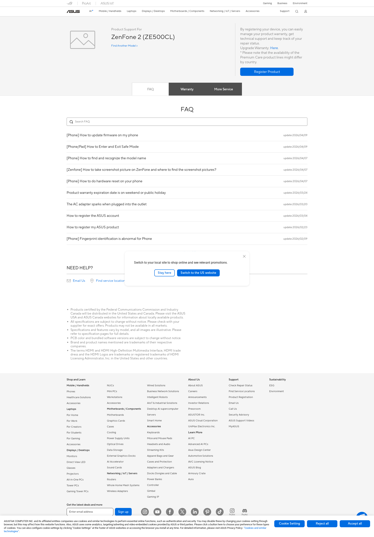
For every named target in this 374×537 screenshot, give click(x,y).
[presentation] (69, 281)
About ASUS (195, 385)
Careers (192, 391)
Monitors (72, 456)
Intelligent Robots (157, 397)
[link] (73, 11)
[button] (267, 3)
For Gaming (73, 438)
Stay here (164, 273)
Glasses (71, 468)
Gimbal (151, 491)
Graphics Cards (116, 420)
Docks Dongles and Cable (162, 473)
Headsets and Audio (158, 444)
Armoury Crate (197, 473)
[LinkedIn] (195, 512)
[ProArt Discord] (245, 512)
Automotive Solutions (200, 455)
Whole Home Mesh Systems (123, 485)
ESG (271, 385)
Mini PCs (112, 391)
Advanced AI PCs (198, 444)
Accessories (73, 403)
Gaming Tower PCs (77, 491)
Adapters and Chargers (160, 467)
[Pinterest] (207, 512)
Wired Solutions (156, 385)
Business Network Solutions (163, 391)
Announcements (197, 397)
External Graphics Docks (121, 455)
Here (274, 48)
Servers (151, 414)
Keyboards (153, 432)
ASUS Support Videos (241, 420)
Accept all (355, 523)
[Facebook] (170, 512)
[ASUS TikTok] (220, 512)
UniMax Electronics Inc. (201, 426)
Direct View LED (76, 462)
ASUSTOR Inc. (196, 414)
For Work (72, 421)
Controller (153, 485)
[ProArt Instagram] (232, 512)
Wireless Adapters (117, 491)
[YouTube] (157, 512)
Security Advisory (239, 414)
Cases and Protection (159, 461)
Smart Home (154, 420)
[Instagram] (145, 512)
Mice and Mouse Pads (159, 438)
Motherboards (115, 414)
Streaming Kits (155, 450)
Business (282, 3)
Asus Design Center (199, 450)
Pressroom (194, 408)
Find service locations (111, 281)
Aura (191, 479)
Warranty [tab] (187, 89)
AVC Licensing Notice (200, 461)
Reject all (322, 523)
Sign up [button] (123, 512)
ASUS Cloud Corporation (203, 420)
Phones (71, 391)
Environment (300, 3)
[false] (267, 72)
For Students (74, 432)
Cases (110, 426)
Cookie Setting (289, 523)
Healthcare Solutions (79, 397)
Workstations (114, 397)
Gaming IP (153, 496)
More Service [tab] (223, 89)
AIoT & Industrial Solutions (162, 403)
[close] (244, 256)
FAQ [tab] (150, 89)
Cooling (111, 432)
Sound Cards (114, 467)
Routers (111, 479)
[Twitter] (182, 512)
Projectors (73, 473)
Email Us (79, 281)
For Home (72, 415)
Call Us (233, 408)
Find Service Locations (242, 391)
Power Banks (154, 479)
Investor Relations (198, 403)
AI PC (191, 438)
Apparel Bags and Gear (160, 455)
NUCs (110, 385)
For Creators (74, 426)
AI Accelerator (115, 461)
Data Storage (115, 450)
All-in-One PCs (75, 479)
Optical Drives (115, 444)
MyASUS (234, 426)
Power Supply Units (118, 438)
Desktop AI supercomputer (162, 408)
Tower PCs (73, 485)
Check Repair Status (240, 385)
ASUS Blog (194, 467)
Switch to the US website (198, 273)
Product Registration (241, 397)
